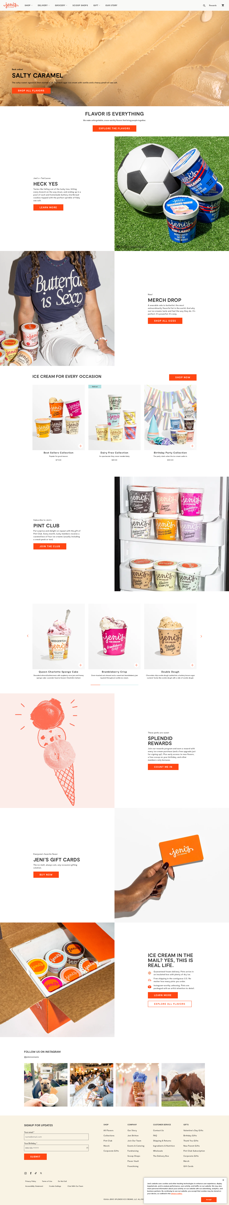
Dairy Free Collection (114, 452)
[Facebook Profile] (30, 1173)
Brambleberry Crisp (114, 671)
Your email (29, 1132)
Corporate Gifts (111, 1151)
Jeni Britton (133, 1135)
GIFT (95, 5)
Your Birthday (30, 1143)
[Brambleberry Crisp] (114, 636)
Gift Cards (188, 1166)
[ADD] (80, 665)
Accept (209, 1199)
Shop (28, 5)
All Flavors (109, 1130)
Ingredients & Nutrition (164, 1146)
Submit (35, 1156)
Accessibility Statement (34, 1186)
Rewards (213, 5)
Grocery (60, 5)
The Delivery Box (161, 1156)
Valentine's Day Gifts (193, 1130)
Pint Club (108, 1140)
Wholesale (158, 1151)
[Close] (223, 1180)
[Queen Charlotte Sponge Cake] (58, 636)
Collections (109, 1135)
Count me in (163, 766)
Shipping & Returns (162, 1140)
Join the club (50, 546)
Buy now (46, 874)
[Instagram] (25, 1173)
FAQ (155, 1135)
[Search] (204, 5)
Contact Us (158, 1130)
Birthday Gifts (190, 1135)
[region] (185, 1190)
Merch (106, 1146)
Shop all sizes (165, 320)
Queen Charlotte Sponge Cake (58, 671)
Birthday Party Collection (170, 452)
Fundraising (133, 1151)
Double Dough (170, 671)
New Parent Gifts (191, 1146)
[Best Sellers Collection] (58, 417)
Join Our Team (134, 1140)
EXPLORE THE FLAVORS (114, 128)
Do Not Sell (62, 1181)
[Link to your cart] (222, 5)
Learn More (48, 207)
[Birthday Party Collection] (170, 417)
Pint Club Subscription (194, 1151)
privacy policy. (176, 1193)
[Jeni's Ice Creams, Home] (11, 5)
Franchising (133, 1166)
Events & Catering (136, 1146)
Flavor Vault (133, 1161)
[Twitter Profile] (41, 1173)
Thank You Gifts (190, 1140)
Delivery (43, 5)
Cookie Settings (55, 1186)
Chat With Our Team (75, 1186)
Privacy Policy (30, 1181)
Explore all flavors (169, 1003)
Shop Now (182, 377)
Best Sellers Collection (58, 452)
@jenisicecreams (31, 1057)
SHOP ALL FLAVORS (31, 90)
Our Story (111, 5)
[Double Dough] (170, 636)
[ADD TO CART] (80, 446)
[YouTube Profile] (36, 1173)
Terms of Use (47, 1181)
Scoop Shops (80, 5)
